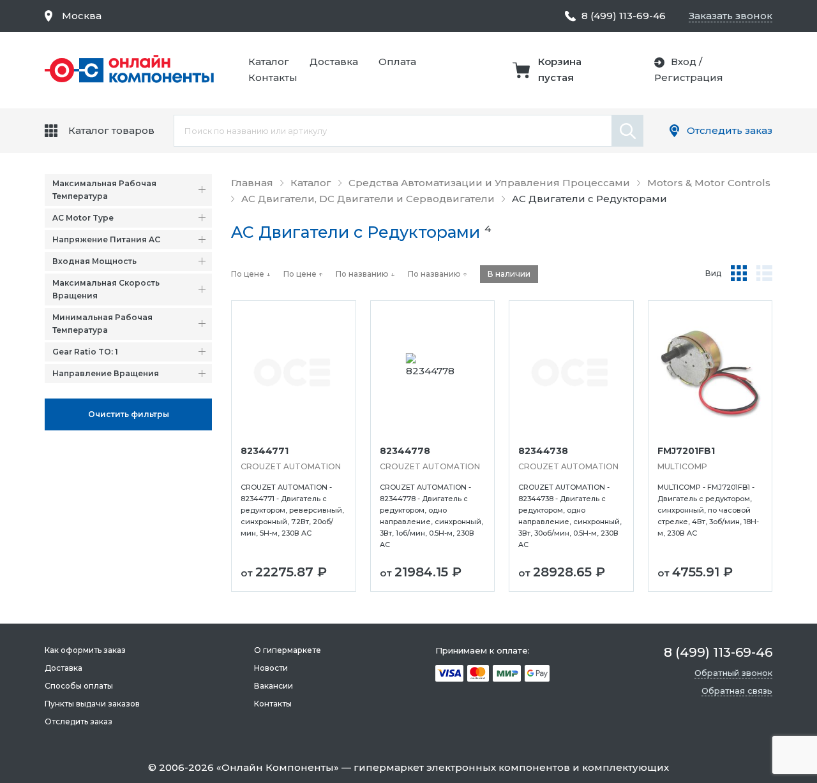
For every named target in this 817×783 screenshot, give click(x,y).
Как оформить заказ (85, 650)
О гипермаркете (287, 650)
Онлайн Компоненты (277, 767)
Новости (271, 668)
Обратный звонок (733, 673)
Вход (683, 61)
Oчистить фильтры (128, 414)
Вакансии (273, 686)
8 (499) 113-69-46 (623, 16)
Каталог (268, 61)
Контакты (272, 77)
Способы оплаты (79, 686)
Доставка (334, 61)
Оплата (397, 61)
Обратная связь (736, 690)
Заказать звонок (730, 16)
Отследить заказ (729, 130)
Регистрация (688, 77)
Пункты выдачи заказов (92, 703)
